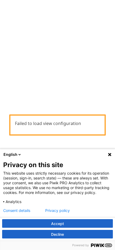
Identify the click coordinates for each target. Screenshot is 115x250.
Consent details (16, 210)
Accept (57, 223)
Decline (57, 234)
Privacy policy (57, 210)
